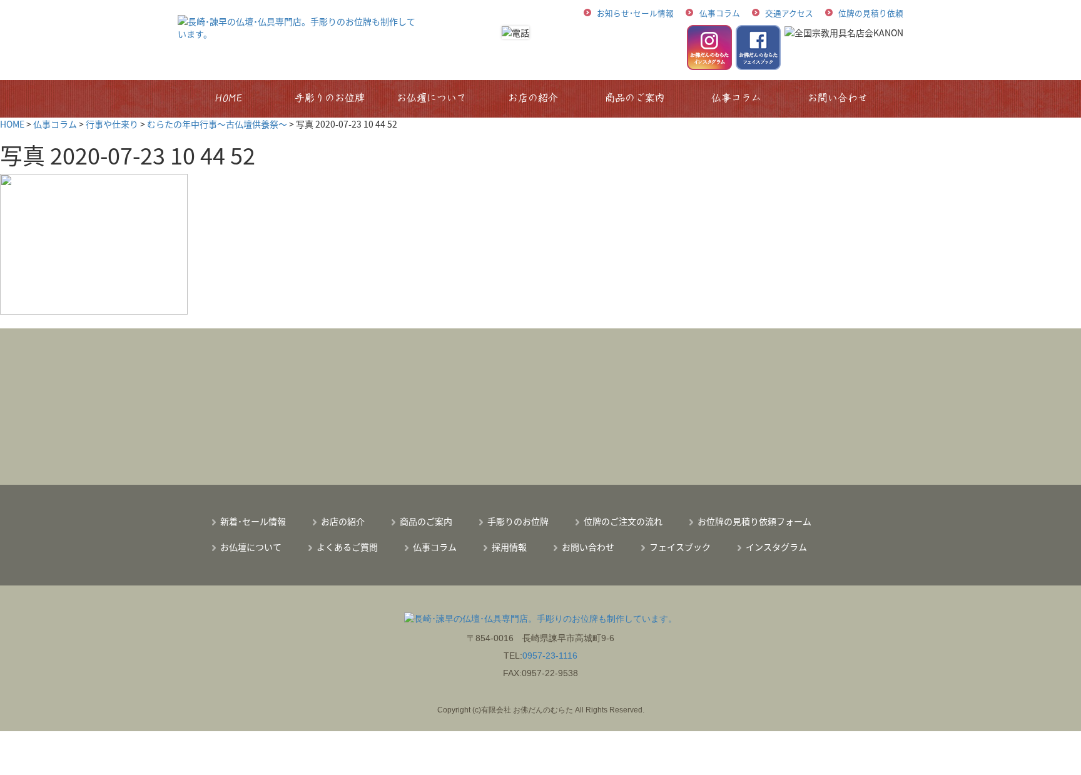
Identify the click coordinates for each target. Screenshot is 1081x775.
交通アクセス (789, 13)
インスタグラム (776, 546)
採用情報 (509, 546)
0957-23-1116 (549, 656)
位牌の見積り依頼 (870, 13)
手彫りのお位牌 (330, 98)
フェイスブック (680, 546)
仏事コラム (719, 13)
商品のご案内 (635, 98)
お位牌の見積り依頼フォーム (754, 521)
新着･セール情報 (253, 521)
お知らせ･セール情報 (635, 13)
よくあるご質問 (347, 546)
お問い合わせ (838, 98)
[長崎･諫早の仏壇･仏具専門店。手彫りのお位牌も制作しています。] (299, 26)
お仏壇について (432, 98)
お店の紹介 (533, 98)
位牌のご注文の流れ (623, 521)
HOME (228, 98)
